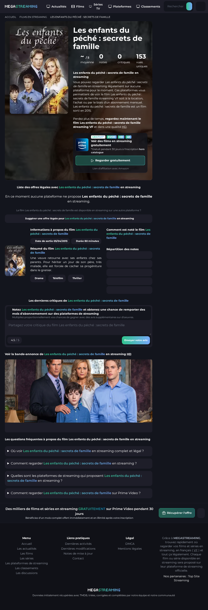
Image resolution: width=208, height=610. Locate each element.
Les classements (26, 568)
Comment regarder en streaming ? (74, 463)
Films (80, 6)
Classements (150, 6)
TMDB (83, 595)
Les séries (27, 558)
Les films (26, 553)
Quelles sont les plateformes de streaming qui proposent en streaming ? (74, 478)
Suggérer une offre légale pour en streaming (79, 218)
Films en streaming (33, 16)
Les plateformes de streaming (26, 563)
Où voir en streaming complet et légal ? (77, 451)
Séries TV (98, 6)
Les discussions (27, 573)
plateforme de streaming (185, 566)
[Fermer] (201, 513)
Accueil (10, 16)
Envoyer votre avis (135, 340)
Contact (78, 558)
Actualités (58, 6)
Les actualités (26, 548)
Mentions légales (130, 548)
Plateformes (122, 6)
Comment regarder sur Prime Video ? (76, 493)
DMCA (129, 544)
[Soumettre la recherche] (189, 6)
